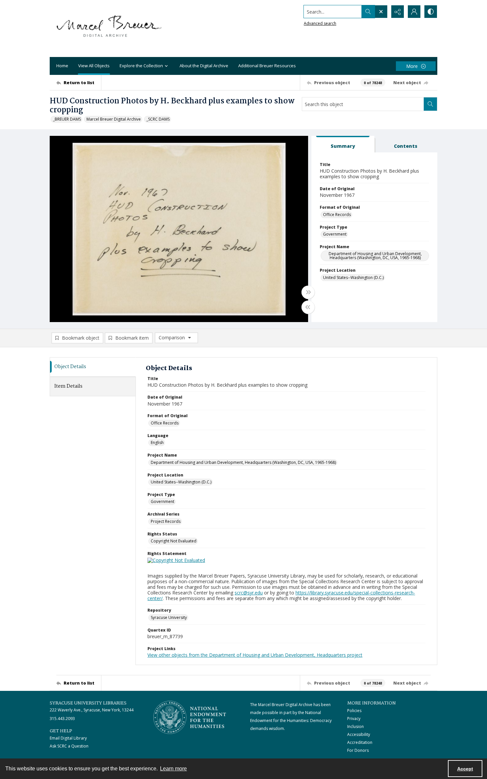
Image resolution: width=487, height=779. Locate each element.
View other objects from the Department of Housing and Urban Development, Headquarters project (254, 655)
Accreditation (359, 742)
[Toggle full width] (308, 292)
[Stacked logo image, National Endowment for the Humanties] (189, 717)
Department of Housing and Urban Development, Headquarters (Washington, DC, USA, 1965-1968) (375, 255)
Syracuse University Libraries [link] (88, 703)
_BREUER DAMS (67, 119)
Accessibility (358, 734)
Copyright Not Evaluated (173, 541)
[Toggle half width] (308, 307)
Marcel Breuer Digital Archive (113, 119)
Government (335, 234)
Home (62, 66)
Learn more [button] (173, 768)
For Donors (358, 750)
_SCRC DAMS (158, 119)
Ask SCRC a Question (69, 746)
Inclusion (355, 726)
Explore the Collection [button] (141, 66)
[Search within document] (430, 104)
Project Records (166, 521)
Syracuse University (169, 617)
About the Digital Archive (204, 66)
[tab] (342, 144)
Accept (465, 768)
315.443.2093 (62, 718)
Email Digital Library (68, 738)
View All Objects (94, 66)
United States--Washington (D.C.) (353, 277)
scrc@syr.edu (249, 592)
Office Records (337, 214)
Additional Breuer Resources (267, 66)
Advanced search (320, 23)
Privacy (353, 718)
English (157, 442)
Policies (354, 710)
